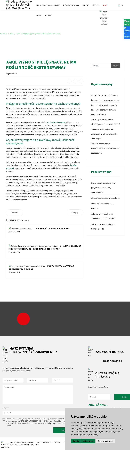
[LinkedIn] (81, 81)
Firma (38, 15)
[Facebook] (69, 81)
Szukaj (115, 65)
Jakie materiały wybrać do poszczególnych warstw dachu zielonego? (104, 134)
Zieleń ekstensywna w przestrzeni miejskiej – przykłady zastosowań (105, 148)
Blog (105, 5)
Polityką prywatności (26, 419)
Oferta (86, 5)
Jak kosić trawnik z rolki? (52, 228)
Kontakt (48, 15)
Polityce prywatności (54, 423)
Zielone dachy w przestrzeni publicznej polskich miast (45, 247)
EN (122, 5)
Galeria (96, 5)
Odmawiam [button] (88, 441)
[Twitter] (75, 81)
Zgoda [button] (76, 441)
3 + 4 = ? (5, 408)
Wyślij (63, 430)
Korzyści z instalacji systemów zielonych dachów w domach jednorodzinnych (104, 110)
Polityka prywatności (19, 445)
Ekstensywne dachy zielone (47, 5)
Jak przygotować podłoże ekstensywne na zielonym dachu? (105, 121)
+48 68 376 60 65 (111, 361)
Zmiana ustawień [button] (105, 441)
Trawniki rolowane (71, 5)
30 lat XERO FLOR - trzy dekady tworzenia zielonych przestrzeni (105, 97)
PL (119, 5)
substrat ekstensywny (55, 122)
